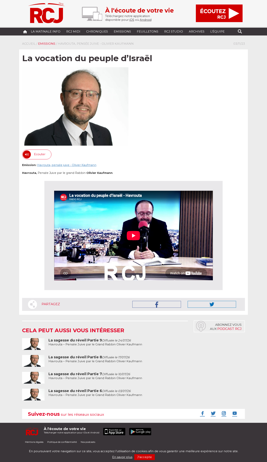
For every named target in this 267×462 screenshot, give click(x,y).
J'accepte (144, 457)
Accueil (29, 43)
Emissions (122, 31)
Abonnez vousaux (226, 327)
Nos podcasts (88, 441)
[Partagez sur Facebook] (156, 304)
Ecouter (39, 154)
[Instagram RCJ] (223, 413)
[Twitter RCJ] (213, 413)
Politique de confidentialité (62, 441)
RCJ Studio (173, 31)
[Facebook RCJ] (202, 413)
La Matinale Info (45, 31)
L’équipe (217, 31)
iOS (131, 20)
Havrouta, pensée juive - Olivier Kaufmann (66, 165)
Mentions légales (34, 441)
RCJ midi (73, 31)
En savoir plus (122, 457)
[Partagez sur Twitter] (212, 304)
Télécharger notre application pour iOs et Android (71, 430)
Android (145, 20)
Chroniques (97, 31)
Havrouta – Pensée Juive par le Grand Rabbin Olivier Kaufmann (95, 342)
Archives (196, 31)
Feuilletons (147, 31)
